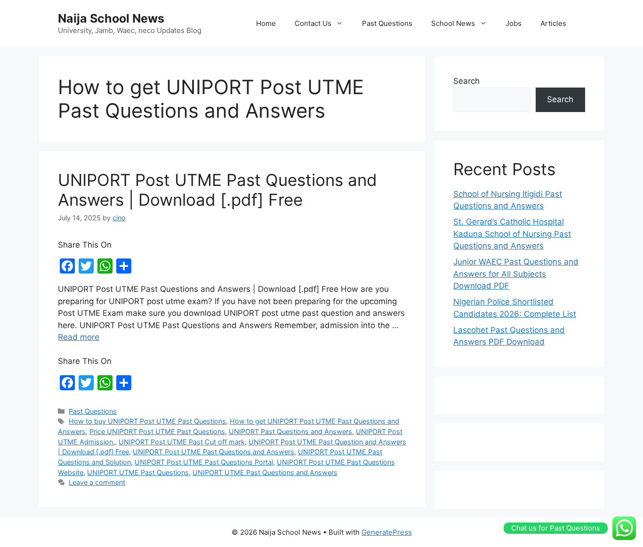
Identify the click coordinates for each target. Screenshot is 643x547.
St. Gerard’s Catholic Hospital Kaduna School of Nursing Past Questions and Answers (512, 233)
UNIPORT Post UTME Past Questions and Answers (213, 452)
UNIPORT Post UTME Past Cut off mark (182, 442)
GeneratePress (387, 532)
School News (453, 23)
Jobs (514, 23)
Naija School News (111, 18)
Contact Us (313, 23)
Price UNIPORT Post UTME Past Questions (157, 431)
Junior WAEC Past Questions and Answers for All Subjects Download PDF (516, 273)
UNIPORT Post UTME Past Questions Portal (204, 462)
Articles (553, 23)
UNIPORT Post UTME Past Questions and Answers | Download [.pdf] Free (217, 189)
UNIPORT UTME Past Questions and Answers (265, 472)
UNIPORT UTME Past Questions (138, 472)
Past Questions (387, 23)
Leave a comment (97, 482)
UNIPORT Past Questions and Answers (290, 431)
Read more (78, 337)
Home (266, 23)
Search (466, 81)
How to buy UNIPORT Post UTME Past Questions (147, 421)
